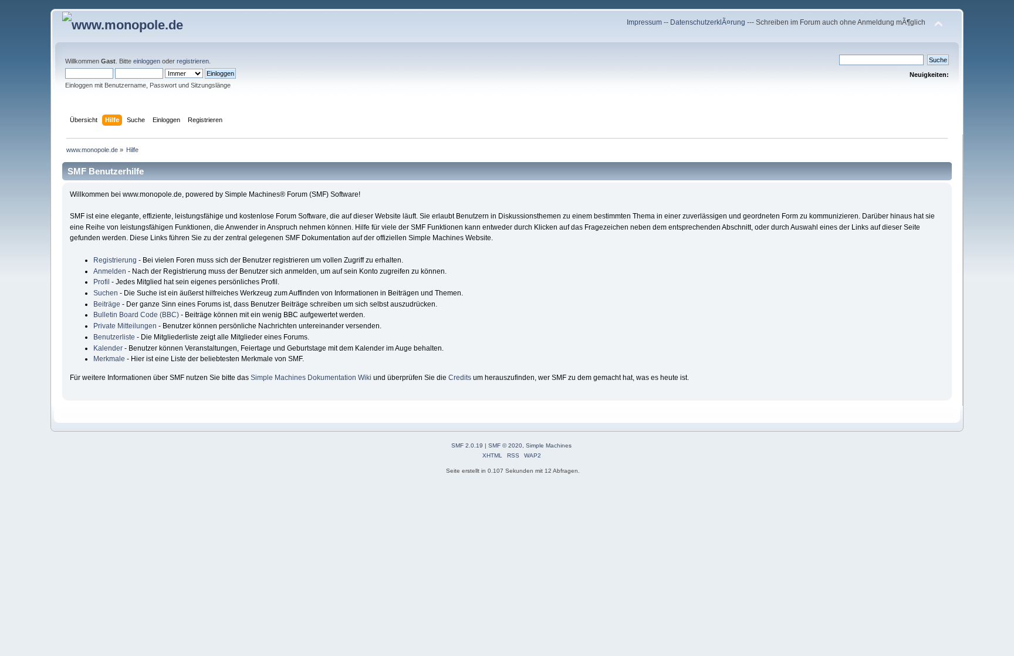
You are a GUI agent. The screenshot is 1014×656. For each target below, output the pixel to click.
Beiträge (106, 304)
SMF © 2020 (505, 445)
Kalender (108, 348)
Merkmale (109, 359)
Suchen (105, 293)
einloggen (146, 61)
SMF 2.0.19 (467, 445)
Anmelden (109, 271)
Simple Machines (549, 445)
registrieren (193, 61)
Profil (101, 282)
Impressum (645, 22)
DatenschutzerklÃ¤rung (707, 22)
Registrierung (115, 260)
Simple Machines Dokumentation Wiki (311, 378)
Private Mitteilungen (125, 326)
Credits (459, 378)
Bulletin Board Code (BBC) (136, 315)
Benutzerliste (114, 337)
